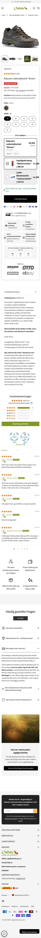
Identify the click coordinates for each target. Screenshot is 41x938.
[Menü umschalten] (2, 8)
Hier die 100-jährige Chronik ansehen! (21, 768)
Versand (22, 90)
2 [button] (17, 549)
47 (7, 130)
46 (32, 124)
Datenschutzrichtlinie (11, 819)
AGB (22, 819)
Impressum (5, 906)
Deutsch (4, 895)
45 (24, 124)
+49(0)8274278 (20, 878)
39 (7, 118)
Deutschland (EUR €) (22, 895)
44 (16, 124)
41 (24, 118)
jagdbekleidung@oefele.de (11, 874)
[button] (9, 74)
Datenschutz (24, 906)
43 (7, 124)
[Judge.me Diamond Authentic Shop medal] (14, 437)
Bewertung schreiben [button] (21, 424)
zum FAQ (20, 618)
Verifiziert (19, 444)
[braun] (6, 108)
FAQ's (16, 681)
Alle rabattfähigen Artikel (16, 15)
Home (3, 15)
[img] (7, 456)
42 (32, 118)
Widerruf (14, 906)
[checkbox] (20, 163)
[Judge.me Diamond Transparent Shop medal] (25, 437)
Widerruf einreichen (29, 932)
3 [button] (21, 549)
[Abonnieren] (35, 811)
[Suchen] (34, 8)
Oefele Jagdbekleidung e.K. (16, 920)
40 (16, 118)
